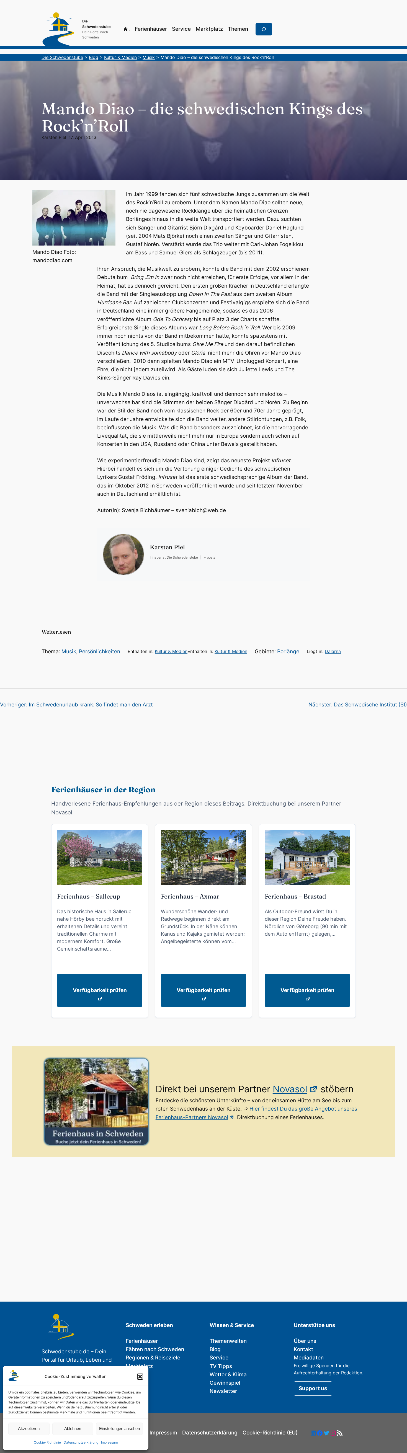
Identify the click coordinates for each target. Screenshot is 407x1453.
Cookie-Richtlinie (47, 1442)
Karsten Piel (54, 137)
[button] (140, 1376)
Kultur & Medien (171, 651)
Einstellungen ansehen (119, 1428)
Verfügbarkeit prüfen (100, 990)
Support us (313, 1388)
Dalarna (333, 651)
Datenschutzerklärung (81, 1442)
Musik (68, 651)
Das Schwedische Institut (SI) (370, 704)
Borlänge (288, 651)
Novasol (290, 1089)
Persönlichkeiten (99, 651)
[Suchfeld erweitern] (264, 29)
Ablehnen (72, 1428)
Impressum (109, 1442)
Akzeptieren (29, 1428)
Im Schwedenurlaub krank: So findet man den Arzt (91, 704)
